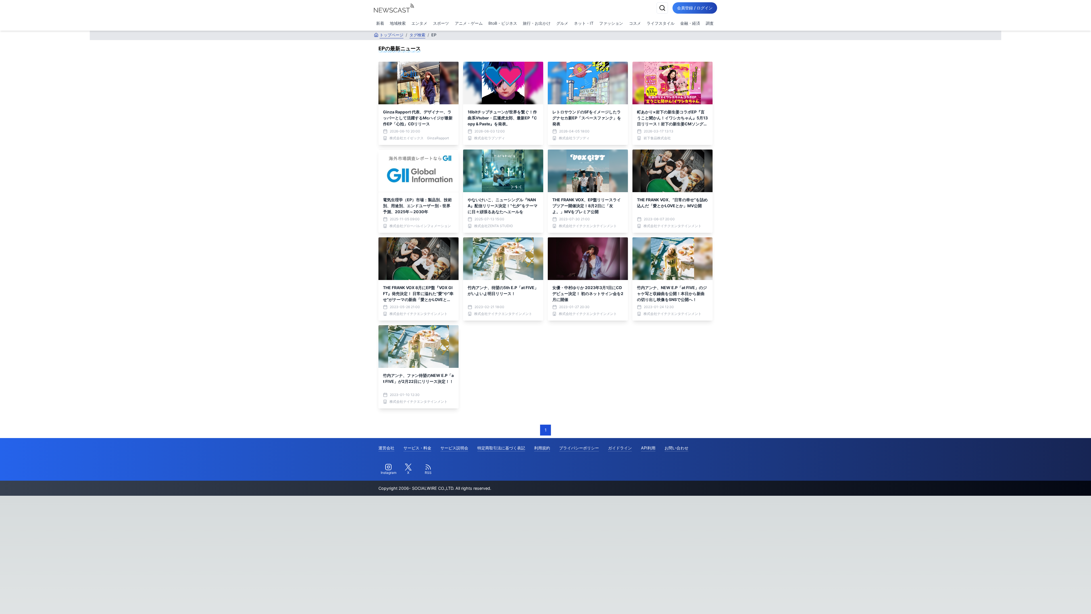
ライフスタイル (660, 23)
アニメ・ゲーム (469, 23)
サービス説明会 (454, 447)
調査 (710, 23)
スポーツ (441, 23)
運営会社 (386, 447)
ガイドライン (620, 447)
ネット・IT (584, 23)
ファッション (611, 23)
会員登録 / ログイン (695, 7)
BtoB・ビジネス (502, 23)
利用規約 (542, 447)
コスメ (635, 23)
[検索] (662, 8)
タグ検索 (417, 34)
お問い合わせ (676, 447)
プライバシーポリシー (579, 447)
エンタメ (419, 23)
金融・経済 (690, 23)
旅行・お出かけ (537, 23)
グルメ (562, 23)
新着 (380, 23)
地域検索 (398, 23)
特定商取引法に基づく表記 (501, 447)
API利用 (648, 447)
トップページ (391, 34)
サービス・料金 (417, 447)
